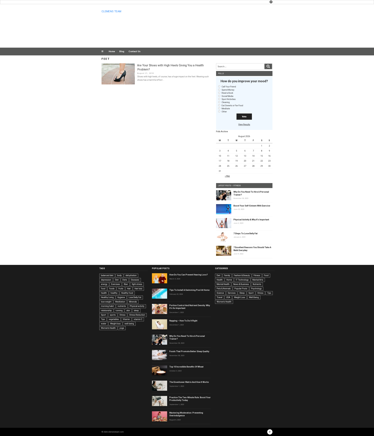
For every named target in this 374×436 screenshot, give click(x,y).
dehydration (131, 275)
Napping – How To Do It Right (183, 321)
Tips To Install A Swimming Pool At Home (189, 290)
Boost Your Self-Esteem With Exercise (251, 206)
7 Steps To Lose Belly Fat (245, 233)
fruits (120, 288)
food (103, 288)
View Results (244, 124)
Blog (121, 51)
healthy (114, 293)
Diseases (135, 280)
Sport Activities (229, 99)
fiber (126, 284)
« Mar (227, 176)
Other (224, 111)
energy (104, 284)
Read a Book (227, 93)
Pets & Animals (224, 288)
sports (113, 315)
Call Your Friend (229, 86)
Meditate (226, 108)
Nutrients (257, 284)
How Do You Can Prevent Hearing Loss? (188, 275)
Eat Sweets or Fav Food (232, 105)
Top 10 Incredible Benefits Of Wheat (186, 367)
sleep (136, 310)
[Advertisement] (216, 25)
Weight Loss (239, 297)
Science (220, 293)
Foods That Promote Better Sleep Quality (189, 351)
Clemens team (111, 11)
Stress (122, 315)
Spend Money (228, 90)
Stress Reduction (137, 315)
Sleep (242, 293)
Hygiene (121, 297)
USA (228, 297)
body (119, 275)
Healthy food (127, 293)
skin (128, 310)
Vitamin (126, 319)
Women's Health (108, 328)
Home (112, 51)
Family (227, 275)
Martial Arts (257, 280)
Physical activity (137, 306)
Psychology (256, 288)
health (104, 293)
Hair (129, 288)
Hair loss (138, 288)
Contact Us (134, 51)
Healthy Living (107, 297)
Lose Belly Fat (135, 297)
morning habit (107, 306)
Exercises (115, 284)
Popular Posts (240, 288)
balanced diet (107, 275)
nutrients (122, 306)
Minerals (133, 302)
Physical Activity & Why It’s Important (251, 219)
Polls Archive (222, 131)
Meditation (120, 302)
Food (266, 275)
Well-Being (254, 297)
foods (112, 288)
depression (106, 280)
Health (220, 280)
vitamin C (138, 319)
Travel (219, 297)
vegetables (114, 319)
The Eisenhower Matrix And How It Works (189, 382)
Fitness (257, 275)
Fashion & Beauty (242, 275)
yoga (122, 328)
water (103, 323)
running (119, 310)
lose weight (106, 302)
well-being (129, 323)
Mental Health (223, 284)
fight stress (137, 284)
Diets (124, 280)
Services (232, 293)
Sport (103, 315)
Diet (117, 280)
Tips (103, 319)
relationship (106, 310)
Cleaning (226, 102)
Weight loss (115, 323)
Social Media (227, 96)
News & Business (241, 284)
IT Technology (242, 280)
